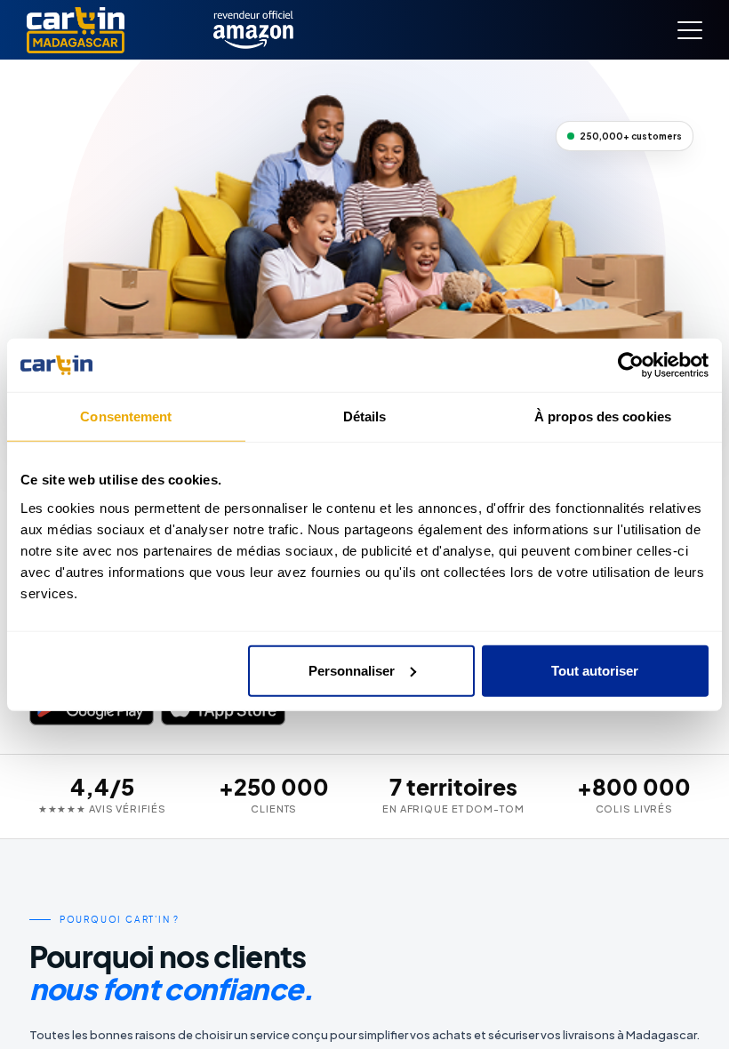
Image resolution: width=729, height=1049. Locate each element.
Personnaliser (351, 669)
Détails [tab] (365, 416)
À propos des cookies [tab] (602, 416)
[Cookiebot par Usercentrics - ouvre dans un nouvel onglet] (631, 365)
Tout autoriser (594, 669)
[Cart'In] (75, 30)
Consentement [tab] (126, 416)
